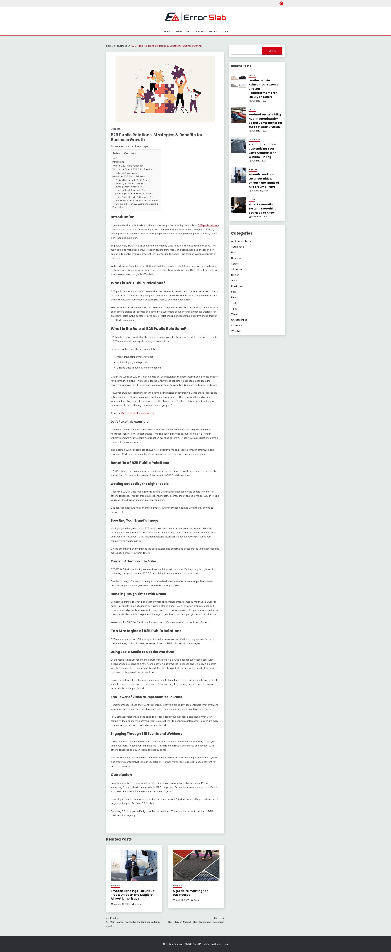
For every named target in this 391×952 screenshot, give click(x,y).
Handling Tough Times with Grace (131, 190)
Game (234, 280)
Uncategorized (239, 319)
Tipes (234, 308)
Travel (224, 31)
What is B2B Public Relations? (128, 165)
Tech (188, 31)
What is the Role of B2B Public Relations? (133, 169)
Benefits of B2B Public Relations (129, 176)
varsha (138, 904)
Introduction (118, 161)
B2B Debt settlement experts (137, 413)
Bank (234, 252)
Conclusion (118, 207)
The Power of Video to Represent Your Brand (137, 200)
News (234, 297)
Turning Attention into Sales (129, 186)
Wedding (236, 331)
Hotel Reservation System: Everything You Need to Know (262, 208)
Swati (196, 900)
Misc (233, 291)
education (236, 269)
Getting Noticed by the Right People (132, 180)
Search (272, 50)
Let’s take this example (127, 173)
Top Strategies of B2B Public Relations (132, 193)
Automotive (254, 139)
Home (178, 31)
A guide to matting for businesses (190, 893)
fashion (252, 75)
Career (234, 263)
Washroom (237, 325)
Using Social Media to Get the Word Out (134, 197)
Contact (167, 31)
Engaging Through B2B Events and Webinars (137, 204)
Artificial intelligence (242, 241)
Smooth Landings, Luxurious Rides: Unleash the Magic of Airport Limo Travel (132, 895)
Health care (237, 286)
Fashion (213, 31)
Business (200, 31)
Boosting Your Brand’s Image (129, 183)
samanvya (142, 146)
